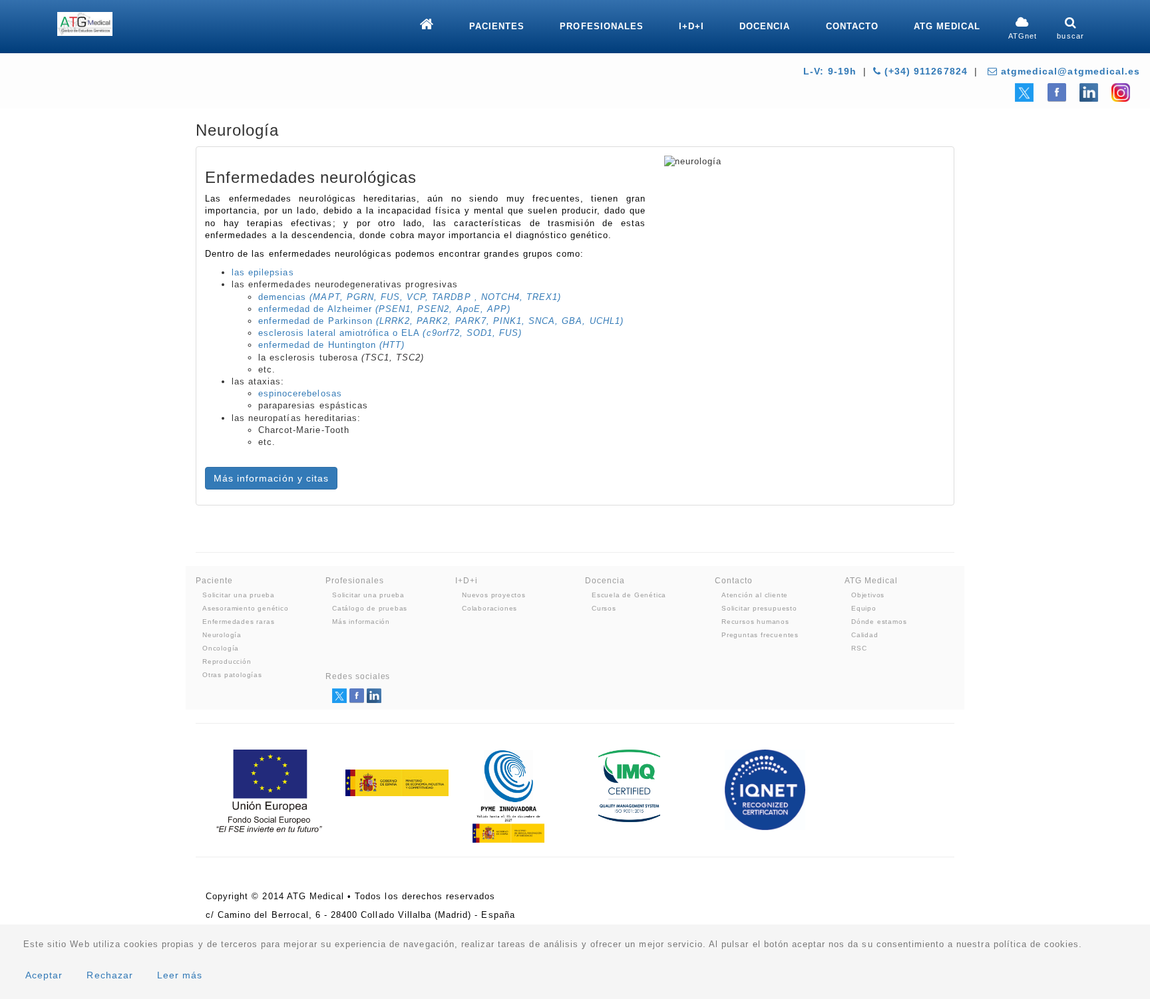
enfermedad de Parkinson (441, 321)
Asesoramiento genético (245, 608)
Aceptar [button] (44, 975)
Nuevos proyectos (494, 595)
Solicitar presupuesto (759, 608)
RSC (858, 648)
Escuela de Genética (629, 595)
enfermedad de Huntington (331, 345)
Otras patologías (232, 674)
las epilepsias (263, 272)
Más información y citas (271, 478)
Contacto (852, 26)
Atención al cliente (754, 595)
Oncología (220, 648)
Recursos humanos (755, 621)
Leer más (179, 975)
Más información (361, 621)
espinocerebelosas (300, 393)
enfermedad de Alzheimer (384, 309)
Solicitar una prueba (238, 595)
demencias (409, 297)
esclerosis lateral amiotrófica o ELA (390, 333)
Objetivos (867, 595)
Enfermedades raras (238, 621)
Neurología (222, 635)
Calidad (864, 635)
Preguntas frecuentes (760, 635)
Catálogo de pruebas (369, 608)
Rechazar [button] (109, 975)
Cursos (604, 608)
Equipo (863, 608)
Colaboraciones (489, 608)
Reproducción (227, 661)
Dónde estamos (878, 621)
